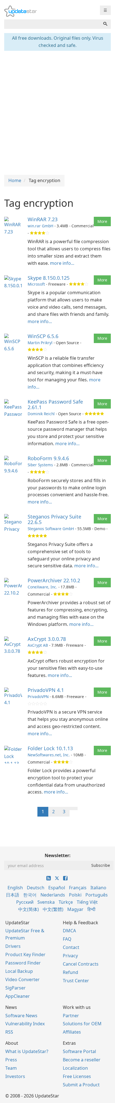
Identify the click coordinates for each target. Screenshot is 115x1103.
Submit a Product (81, 1085)
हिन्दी (91, 909)
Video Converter (22, 979)
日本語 (12, 895)
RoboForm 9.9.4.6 (48, 458)
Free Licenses (77, 1076)
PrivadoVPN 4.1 (46, 690)
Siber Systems (40, 464)
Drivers (13, 946)
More (102, 221)
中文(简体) (28, 909)
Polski (75, 895)
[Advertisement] (57, 112)
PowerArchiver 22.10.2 (54, 580)
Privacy (70, 956)
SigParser (15, 988)
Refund (70, 972)
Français (78, 888)
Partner (71, 1016)
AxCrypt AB (38, 645)
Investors (15, 1076)
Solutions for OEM (82, 1024)
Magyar (75, 909)
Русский (24, 902)
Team (11, 1068)
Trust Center (76, 981)
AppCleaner (17, 996)
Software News (21, 1016)
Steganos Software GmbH (51, 528)
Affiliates (72, 1032)
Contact (71, 947)
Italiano (98, 888)
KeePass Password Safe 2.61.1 (55, 404)
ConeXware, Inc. (42, 587)
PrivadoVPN (38, 696)
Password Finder (23, 963)
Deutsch (35, 888)
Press (11, 1060)
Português (96, 895)
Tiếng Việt (87, 902)
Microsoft (36, 284)
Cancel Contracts (81, 964)
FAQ (67, 939)
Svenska (46, 902)
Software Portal (79, 1051)
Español (56, 888)
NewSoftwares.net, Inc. (49, 754)
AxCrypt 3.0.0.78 (47, 639)
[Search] (105, 24)
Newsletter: (58, 855)
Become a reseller (81, 1060)
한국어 (30, 895)
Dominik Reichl (41, 413)
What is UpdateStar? (26, 1051)
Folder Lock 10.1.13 (50, 748)
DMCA (69, 931)
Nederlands (52, 895)
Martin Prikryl (40, 342)
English (15, 888)
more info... (62, 263)
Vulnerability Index (25, 1024)
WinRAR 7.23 (43, 219)
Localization (75, 1068)
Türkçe (66, 902)
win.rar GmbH (40, 225)
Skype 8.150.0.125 (49, 278)
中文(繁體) (53, 909)
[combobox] (52, 24)
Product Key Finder (25, 954)
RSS (9, 1032)
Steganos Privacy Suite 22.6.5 (54, 519)
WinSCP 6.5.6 (43, 336)
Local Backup (19, 971)
